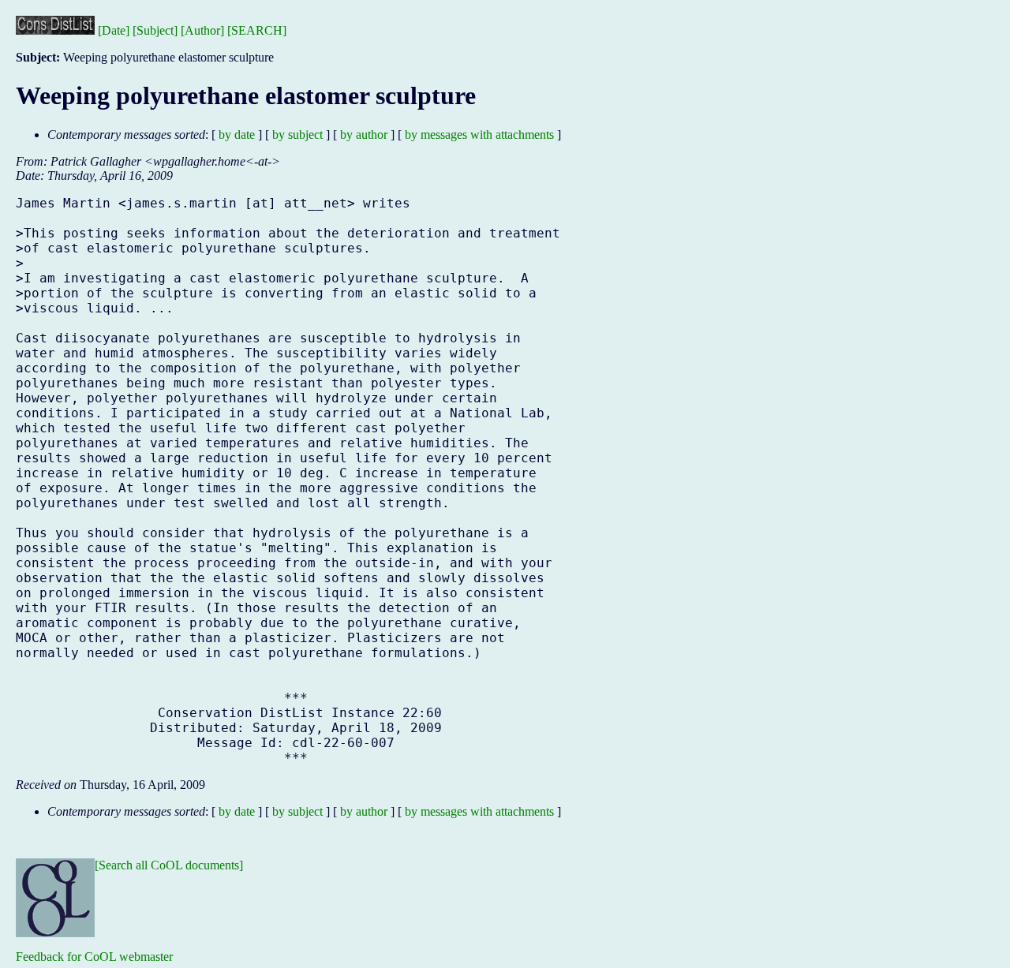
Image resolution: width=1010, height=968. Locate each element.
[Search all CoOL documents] (169, 865)
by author (363, 134)
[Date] (113, 30)
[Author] (202, 30)
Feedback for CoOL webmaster (94, 956)
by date (237, 134)
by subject (297, 134)
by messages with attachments (479, 134)
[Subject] (155, 30)
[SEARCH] (256, 30)
